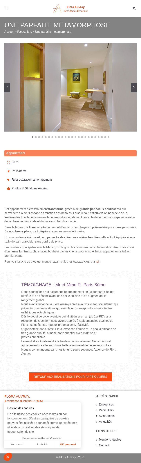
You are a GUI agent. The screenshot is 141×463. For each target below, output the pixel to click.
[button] (7, 456)
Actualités (105, 421)
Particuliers (106, 410)
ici (97, 261)
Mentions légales (110, 439)
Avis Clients (107, 415)
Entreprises (106, 404)
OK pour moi (68, 444)
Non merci (16, 444)
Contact (104, 445)
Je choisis (42, 444)
